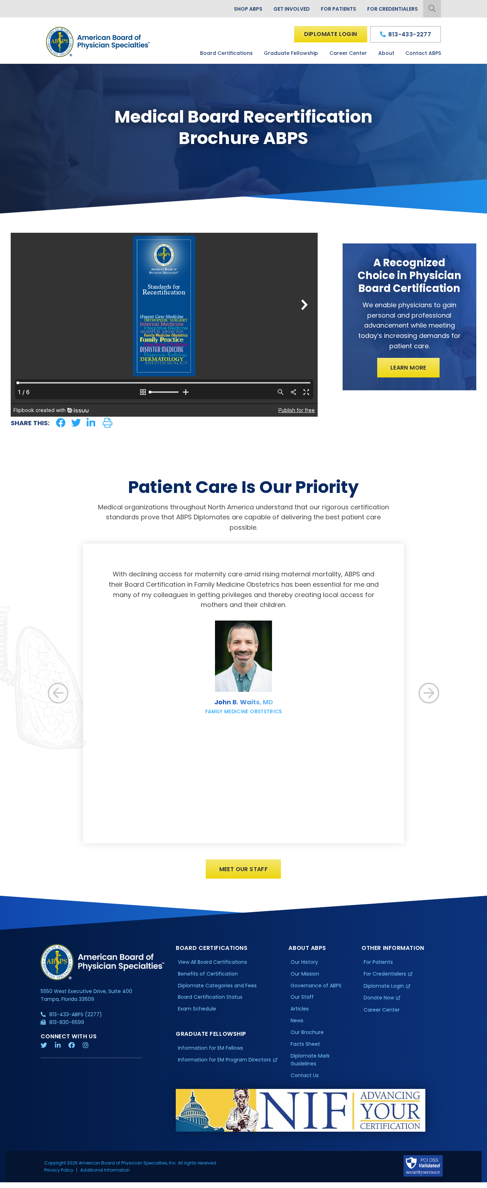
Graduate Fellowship (291, 53)
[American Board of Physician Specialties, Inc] (98, 42)
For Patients (338, 8)
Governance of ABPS (316, 985)
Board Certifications (226, 53)
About (386, 53)
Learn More (408, 368)
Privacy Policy (58, 1170)
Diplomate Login (330, 34)
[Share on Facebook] (61, 423)
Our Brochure (307, 1032)
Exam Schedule (197, 1008)
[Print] (107, 423)
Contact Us (305, 1075)
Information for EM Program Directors (224, 1059)
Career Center (348, 53)
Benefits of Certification (208, 973)
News (297, 1020)
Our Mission (305, 973)
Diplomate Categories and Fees (217, 985)
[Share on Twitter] (76, 423)
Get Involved (291, 8)
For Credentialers (392, 8)
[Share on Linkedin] (91, 423)
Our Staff (302, 997)
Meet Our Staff (243, 869)
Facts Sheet (305, 1044)
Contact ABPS (423, 53)
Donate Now (379, 997)
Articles (300, 1008)
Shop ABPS (248, 8)
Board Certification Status (210, 997)
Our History (304, 962)
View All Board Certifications (212, 962)
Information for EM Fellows (210, 1047)
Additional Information (105, 1170)
